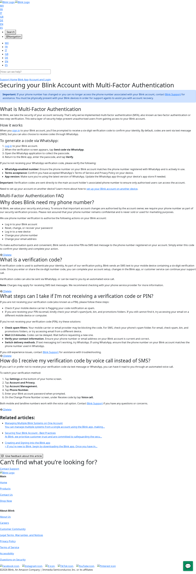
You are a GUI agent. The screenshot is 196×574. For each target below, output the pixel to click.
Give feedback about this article (23, 456)
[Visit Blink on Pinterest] (106, 565)
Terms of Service (9, 547)
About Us (5, 516)
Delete (7, 255)
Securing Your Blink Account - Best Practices (53, 434)
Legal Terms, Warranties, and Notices (21, 535)
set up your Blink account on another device (112, 188)
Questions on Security (13, 559)
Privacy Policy (8, 541)
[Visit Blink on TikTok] (66, 565)
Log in (8, 146)
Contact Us (6, 494)
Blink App (23, 79)
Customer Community (13, 529)
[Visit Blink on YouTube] (85, 565)
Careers (4, 523)
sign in (16, 130)
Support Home (8, 79)
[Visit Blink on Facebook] (10, 565)
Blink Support (173, 94)
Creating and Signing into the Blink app (51, 444)
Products (5, 488)
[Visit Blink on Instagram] (32, 565)
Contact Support (9, 468)
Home (3, 482)
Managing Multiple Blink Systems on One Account (55, 425)
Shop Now (6, 501)
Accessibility (7, 553)
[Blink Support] (15, 2)
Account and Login (40, 79)
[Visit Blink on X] (50, 565)
